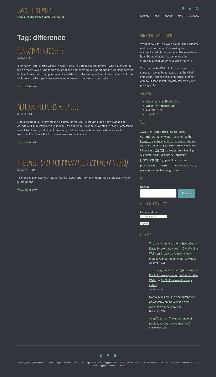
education (180, 141)
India (194, 145)
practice (170, 160)
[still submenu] (160, 16)
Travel (150, 114)
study (194, 166)
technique (149, 170)
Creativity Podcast (157, 105)
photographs (180, 154)
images (187, 145)
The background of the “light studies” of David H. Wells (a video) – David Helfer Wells (173, 248)
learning (189, 150)
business (161, 131)
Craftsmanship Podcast (161, 101)
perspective (167, 154)
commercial (163, 136)
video (182, 170)
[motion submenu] (150, 16)
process (183, 160)
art (151, 131)
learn (180, 150)
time (176, 170)
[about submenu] (173, 16)
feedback (157, 145)
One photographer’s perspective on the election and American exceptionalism (172, 302)
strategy (186, 165)
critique (158, 141)
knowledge (171, 150)
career (173, 131)
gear (165, 145)
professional (148, 165)
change (182, 131)
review (170, 166)
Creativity (146, 141)
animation (144, 131)
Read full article (27, 86)
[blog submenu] (184, 16)
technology (163, 170)
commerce (147, 136)
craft (188, 136)
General (151, 110)
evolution (191, 141)
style (142, 170)
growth (172, 145)
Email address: (149, 212)
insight (159, 149)
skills (177, 165)
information (146, 150)
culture (168, 141)
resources (163, 165)
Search (145, 187)
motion (156, 154)
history (180, 145)
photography (152, 159)
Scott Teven (156, 318)
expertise (145, 145)
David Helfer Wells (34, 10)
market (148, 154)
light (142, 155)
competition (178, 136)
